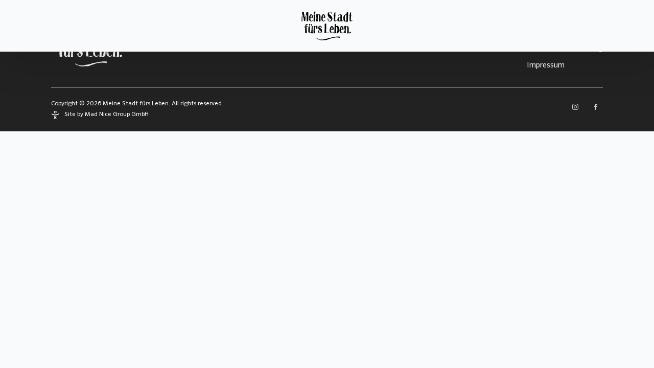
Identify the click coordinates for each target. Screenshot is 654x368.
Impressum (546, 65)
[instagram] (575, 107)
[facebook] (596, 107)
